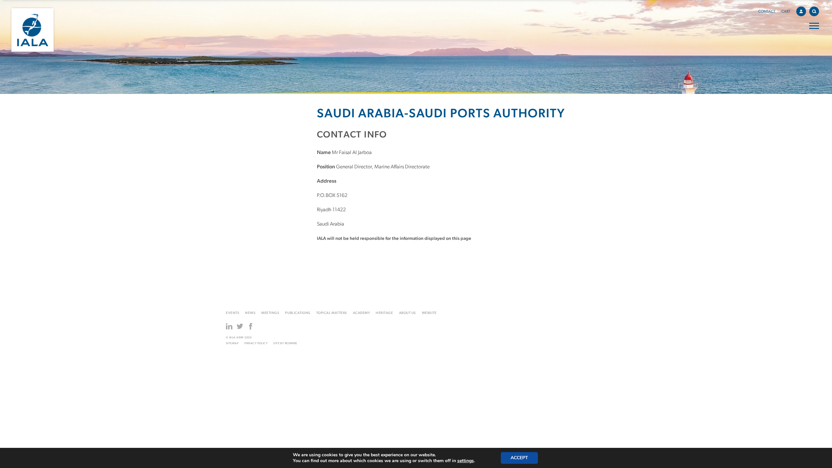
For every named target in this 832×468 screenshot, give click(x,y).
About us (407, 313)
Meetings (270, 313)
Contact (766, 12)
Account (801, 11)
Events (232, 313)
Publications (297, 313)
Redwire (291, 343)
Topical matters (331, 313)
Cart (785, 12)
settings (465, 461)
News (250, 313)
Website (429, 313)
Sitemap (232, 343)
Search (814, 11)
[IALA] (32, 30)
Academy (361, 313)
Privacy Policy (255, 343)
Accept (519, 458)
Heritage (384, 313)
